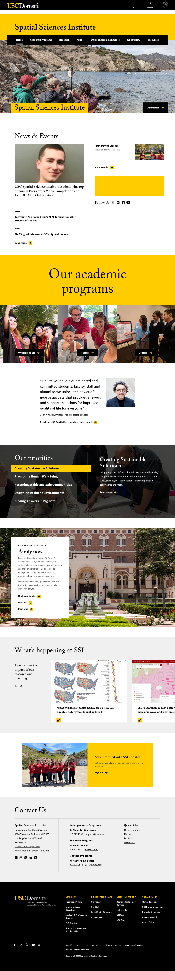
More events (102, 167)
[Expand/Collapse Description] (58, 720)
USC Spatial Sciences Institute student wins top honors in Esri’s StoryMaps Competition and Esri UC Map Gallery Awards (49, 191)
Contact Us (89, 945)
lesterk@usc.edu (93, 864)
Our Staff (95, 907)
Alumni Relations (149, 902)
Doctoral (143, 352)
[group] (124, 475)
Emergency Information (133, 945)
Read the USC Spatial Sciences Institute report (66, 422)
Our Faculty (96, 902)
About (80, 39)
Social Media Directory (101, 912)
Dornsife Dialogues (151, 912)
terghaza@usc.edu (94, 834)
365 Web (120, 915)
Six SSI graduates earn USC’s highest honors (41, 234)
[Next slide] (21, 686)
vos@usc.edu (91, 849)
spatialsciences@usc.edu (27, 846)
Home (19, 39)
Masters (85, 352)
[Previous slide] (15, 686)
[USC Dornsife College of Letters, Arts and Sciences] (23, 7)
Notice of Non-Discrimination (77, 949)
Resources (153, 39)
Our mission (153, 107)
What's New (133, 39)
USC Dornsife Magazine (152, 907)
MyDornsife (122, 910)
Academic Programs (41, 39)
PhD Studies (71, 923)
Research (64, 39)
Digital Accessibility (113, 945)
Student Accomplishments (105, 39)
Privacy (99, 945)
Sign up (99, 772)
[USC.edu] (165, 5)
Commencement (149, 917)
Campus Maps (97, 917)
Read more (21, 242)
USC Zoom (121, 920)
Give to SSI (129, 842)
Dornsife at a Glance (74, 945)
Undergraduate (26, 352)
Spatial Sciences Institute (55, 28)
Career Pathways (150, 922)
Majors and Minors (74, 902)
